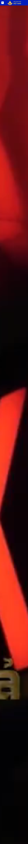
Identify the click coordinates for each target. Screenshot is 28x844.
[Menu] (2, 2)
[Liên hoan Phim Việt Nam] (14, 2)
